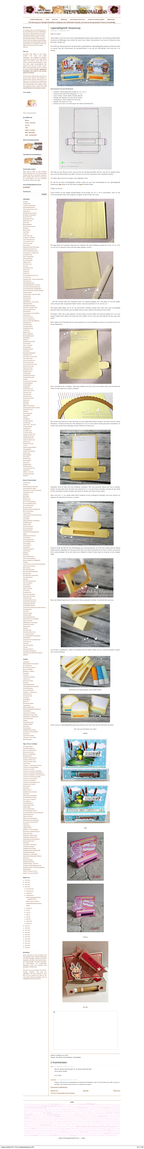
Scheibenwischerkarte (29, 375)
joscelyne (53, 1080)
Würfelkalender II (27, 466)
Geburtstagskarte (76, 1113)
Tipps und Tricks (83, 1132)
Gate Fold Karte (27, 281)
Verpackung (117, 1133)
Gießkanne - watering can (30, 692)
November (29, 891)
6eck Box (25, 484)
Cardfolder (49, 1107)
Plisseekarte (26, 351)
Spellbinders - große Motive (30, 854)
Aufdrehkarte (26, 211)
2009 (26, 947)
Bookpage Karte (27, 756)
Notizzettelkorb (27, 711)
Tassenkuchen (57, 1132)
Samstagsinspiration (45, 1125)
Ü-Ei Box (25, 647)
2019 (26, 926)
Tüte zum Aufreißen (28, 645)
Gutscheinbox (26, 550)
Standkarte (26, 402)
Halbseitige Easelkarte (29, 305)
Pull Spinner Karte (34, 1125)
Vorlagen (35, 1135)
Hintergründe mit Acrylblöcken (31, 820)
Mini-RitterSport (27, 1121)
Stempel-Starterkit (28, 860)
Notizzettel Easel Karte (29, 341)
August (28, 908)
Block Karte (26, 222)
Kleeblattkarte (26, 699)
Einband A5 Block (27, 258)
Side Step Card (27, 392)
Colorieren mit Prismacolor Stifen (32, 776)
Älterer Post (116, 1090)
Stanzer (98, 1128)
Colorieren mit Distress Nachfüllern (32, 771)
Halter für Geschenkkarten (30, 818)
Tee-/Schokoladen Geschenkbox (31, 635)
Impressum (111, 19)
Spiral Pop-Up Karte (28, 398)
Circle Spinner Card (28, 241)
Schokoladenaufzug (116, 1125)
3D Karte (25, 201)
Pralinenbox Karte (28, 368)
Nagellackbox (26, 705)
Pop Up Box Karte (28, 358)
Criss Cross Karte (27, 243)
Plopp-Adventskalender (29, 353)
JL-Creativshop (111, 1116)
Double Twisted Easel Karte (30, 250)
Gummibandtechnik (28, 814)
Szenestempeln (27, 1132)
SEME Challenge (81, 1126)
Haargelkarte (26, 300)
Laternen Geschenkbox (29, 566)
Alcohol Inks (74, 1104)
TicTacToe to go (27, 641)
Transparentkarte (27, 426)
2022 (26, 882)
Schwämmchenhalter (28, 846)
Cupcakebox (26, 516)
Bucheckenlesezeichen (29, 226)
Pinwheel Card (54, 1123)
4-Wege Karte (26, 203)
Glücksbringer (88, 1114)
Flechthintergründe (28, 803)
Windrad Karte (27, 458)
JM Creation (117, 1116)
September (29, 895)
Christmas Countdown (29, 237)
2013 (26, 939)
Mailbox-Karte (26, 332)
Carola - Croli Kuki (30, 122)
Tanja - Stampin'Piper (31, 135)
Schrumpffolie (45, 1126)
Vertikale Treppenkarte (29, 451)
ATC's (119, 1104)
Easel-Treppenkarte (28, 256)
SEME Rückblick (101, 1126)
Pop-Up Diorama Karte (108, 1123)
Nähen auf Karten (27, 833)
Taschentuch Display (28, 735)
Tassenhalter (51, 1132)
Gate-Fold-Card (56, 1113)
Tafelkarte (25, 411)
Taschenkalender (27, 413)
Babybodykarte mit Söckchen (30, 663)
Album (70, 1104)
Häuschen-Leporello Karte (71, 1116)
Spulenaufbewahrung (29, 617)
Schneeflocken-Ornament (30, 381)
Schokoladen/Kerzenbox (29, 600)
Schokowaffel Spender (29, 605)
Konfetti (42, 1119)
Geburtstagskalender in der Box (31, 284)
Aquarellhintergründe (28, 748)
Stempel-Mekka (108, 1128)
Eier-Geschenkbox (28, 528)
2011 (26, 943)
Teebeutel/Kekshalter (70, 1132)
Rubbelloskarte (27, 371)
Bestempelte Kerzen (28, 218)
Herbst (78, 1116)
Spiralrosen (26, 858)
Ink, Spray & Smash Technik (30, 822)
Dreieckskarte (107, 1109)
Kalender (26, 1118)
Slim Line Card (40, 1128)
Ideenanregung (83, 1116)
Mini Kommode (111, 1119)
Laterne (72, 1119)
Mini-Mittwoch (117, 1119)
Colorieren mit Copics (29, 769)
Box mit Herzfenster (28, 505)
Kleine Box (26, 554)
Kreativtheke (59, 1119)
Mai (27, 914)
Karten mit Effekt (89, 1118)
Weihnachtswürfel (61, 1135)
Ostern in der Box (27, 588)
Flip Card (25, 266)
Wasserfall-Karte (47, 1135)
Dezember (29, 888)
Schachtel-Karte (27, 598)
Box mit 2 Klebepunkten (29, 501)
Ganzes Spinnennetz (28, 808)
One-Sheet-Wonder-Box (29, 581)
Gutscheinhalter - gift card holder (31, 294)
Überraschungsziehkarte (29, 447)
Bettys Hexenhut (27, 220)
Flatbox (25, 533)
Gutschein (112, 1114)
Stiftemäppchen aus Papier (30, 622)
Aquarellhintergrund (100, 1104)
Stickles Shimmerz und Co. (67, 1130)
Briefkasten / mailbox (28, 671)
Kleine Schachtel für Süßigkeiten (31, 560)
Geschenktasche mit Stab (39, 1114)
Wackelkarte (40, 1135)
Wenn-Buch (26, 456)
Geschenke (59, 1057)
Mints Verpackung (46, 1121)
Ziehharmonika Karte (28, 473)
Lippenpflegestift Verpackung (33, 903)
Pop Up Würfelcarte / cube (30, 364)
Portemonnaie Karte (28, 366)
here (43, 86)
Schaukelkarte (27, 373)
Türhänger (69, 1133)
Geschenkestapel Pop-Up (30, 810)
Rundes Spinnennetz (28, 841)
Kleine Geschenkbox (28, 556)
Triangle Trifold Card (28, 436)
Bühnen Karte (26, 230)
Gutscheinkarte (27, 298)
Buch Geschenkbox (28, 511)
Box (69, 1106)
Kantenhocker (26, 315)
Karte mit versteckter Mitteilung (31, 320)
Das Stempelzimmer (105, 1107)
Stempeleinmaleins (36, 19)
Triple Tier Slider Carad (54, 1133)
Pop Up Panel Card (92, 1123)
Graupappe (100, 1114)
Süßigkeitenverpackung (29, 730)
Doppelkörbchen (27, 522)
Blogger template (6, 1147)
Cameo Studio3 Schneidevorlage (36, 1107)
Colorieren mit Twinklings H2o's (31, 782)
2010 (26, 945)
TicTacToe (77, 1132)
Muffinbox (25, 579)
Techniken (63, 1132)
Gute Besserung (105, 1114)
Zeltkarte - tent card (28, 471)
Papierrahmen (27, 1123)
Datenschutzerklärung (96, 19)
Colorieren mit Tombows (29, 780)
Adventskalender (55, 1104)
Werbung (64, 19)
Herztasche (26, 697)
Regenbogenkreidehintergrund (31, 839)
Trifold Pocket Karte (28, 437)
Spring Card (26, 400)
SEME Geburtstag (91, 1126)
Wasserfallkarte (27, 455)
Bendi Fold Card (27, 216)
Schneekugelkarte (28, 383)
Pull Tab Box (26, 590)
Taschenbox (26, 733)
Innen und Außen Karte (29, 309)
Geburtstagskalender (28, 283)
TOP (142, 1147)
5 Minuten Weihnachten (29, 205)
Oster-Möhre (92, 1121)
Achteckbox (26, 662)
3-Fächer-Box (26, 1104)
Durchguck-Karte (27, 254)
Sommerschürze (27, 396)
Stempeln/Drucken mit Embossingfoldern (34, 867)
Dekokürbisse (26, 786)
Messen (106, 1119)
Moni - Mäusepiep (30, 132)
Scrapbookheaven (65, 1126)
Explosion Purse (60, 1111)
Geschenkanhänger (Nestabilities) (32, 288)
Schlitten (25, 379)
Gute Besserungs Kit (28, 549)
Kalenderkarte (27, 311)
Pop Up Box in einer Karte (30, 356)
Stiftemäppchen (82, 1130)
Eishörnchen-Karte (28, 680)
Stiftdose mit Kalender (29, 405)
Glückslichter (26, 547)
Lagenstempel (27, 826)
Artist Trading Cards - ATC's (30, 209)
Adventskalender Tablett (29, 488)
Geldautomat (84, 1113)
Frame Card (26, 273)
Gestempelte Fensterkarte (67, 1114)
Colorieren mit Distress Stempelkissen (33, 773)
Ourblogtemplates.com (25, 1147)
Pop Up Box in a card (82, 1123)
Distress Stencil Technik (32, 901)
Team (47, 19)
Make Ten (25, 701)
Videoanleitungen (28, 1135)
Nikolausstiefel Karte (28, 707)
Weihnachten (54, 1135)
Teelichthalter (26, 637)
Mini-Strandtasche (34, 1121)
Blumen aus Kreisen (28, 752)
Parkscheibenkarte (28, 718)
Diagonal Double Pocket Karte (31, 247)
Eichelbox (29, 1111)
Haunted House (27, 694)
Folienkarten (30, 1113)
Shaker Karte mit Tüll (28, 390)
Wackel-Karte (26, 453)
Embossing (26, 793)
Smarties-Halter (27, 615)
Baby (32, 1106)
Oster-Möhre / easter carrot (30, 714)
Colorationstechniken (82, 1107)
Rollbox (28, 905)
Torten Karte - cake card (29, 424)
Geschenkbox (26, 537)
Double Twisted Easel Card (91, 1109)
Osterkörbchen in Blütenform (30, 716)
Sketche (55, 19)
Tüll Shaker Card (63, 1133)
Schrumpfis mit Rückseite (29, 844)
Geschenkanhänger (100, 1113)
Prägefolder (26, 1125)
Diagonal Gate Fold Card (29, 249)
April (27, 917)
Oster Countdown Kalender (84, 1121)
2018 (26, 928)
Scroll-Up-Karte (72, 1126)
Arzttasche (26, 494)
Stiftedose (76, 1130)
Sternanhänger (27, 728)
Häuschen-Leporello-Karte (30, 307)
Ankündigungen (81, 1104)
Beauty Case (26, 498)
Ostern (97, 1121)
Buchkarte (25, 228)
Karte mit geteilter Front (45, 1118)
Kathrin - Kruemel (30, 130)
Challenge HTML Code (29, 759)
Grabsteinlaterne (27, 292)
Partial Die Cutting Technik (30, 835)
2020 (26, 886)
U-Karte (25, 445)
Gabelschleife (26, 807)
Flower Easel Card (28, 268)
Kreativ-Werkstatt (52, 1119)
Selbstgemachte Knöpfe (29, 848)
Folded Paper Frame (28, 805)
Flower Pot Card (116, 1111)
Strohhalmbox (26, 626)
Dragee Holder (27, 524)
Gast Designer (47, 1113)
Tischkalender (27, 422)
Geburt (61, 1113)
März (27, 919)
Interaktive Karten (103, 1116)
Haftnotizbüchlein (27, 303)
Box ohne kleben (27, 507)
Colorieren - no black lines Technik (32, 765)
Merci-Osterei (26, 567)
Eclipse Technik (27, 790)
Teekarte (25, 417)
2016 (26, 932)
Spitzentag (26, 726)
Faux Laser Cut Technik (29, 799)
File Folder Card (27, 264)
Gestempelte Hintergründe (79, 1114)
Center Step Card (27, 235)
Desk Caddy (26, 245)
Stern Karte (26, 403)
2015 (26, 934)
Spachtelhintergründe (29, 852)
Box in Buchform (27, 665)
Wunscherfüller (27, 460)
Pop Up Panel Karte (28, 362)
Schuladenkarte (27, 609)
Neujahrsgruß (59, 1121)
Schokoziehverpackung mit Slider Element (34, 607)
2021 (26, 884)
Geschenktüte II (27, 545)
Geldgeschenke (91, 1113)
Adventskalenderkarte (29, 207)
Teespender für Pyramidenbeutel (31, 639)
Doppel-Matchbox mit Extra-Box (71, 1109)
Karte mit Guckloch (28, 317)
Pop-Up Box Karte (100, 1123)
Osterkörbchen (27, 586)
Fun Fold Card (27, 277)
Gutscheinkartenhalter (35, 1116)
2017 (26, 930)
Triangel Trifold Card (30, 1133)
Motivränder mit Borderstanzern (31, 831)
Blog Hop (59, 1106)
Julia (26, 127)
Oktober (28, 893)
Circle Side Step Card (29, 239)
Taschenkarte (26, 415)
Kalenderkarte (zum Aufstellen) (31, 313)
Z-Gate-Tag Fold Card (29, 468)
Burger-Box (113, 1106)
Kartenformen (97, 1118)
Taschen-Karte (45, 1132)
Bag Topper (26, 496)
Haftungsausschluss (77, 19)
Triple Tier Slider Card (29, 439)
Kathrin (85, 733)
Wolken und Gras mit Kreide (30, 873)
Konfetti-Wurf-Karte (28, 328)
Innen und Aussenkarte (93, 1116)
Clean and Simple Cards (29, 761)
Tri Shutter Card (27, 430)
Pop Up (76, 1123)
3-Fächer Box (26, 482)
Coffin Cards (26, 679)
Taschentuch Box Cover (29, 632)
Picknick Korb (47, 1123)
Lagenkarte (67, 1119)
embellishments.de (48, 1111)
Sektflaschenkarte (28, 724)
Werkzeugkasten (27, 739)
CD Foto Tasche (54, 1107)
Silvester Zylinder (27, 613)
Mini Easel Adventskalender (30, 571)
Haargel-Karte (43, 1116)
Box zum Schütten (28, 669)
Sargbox (25, 720)
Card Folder (26, 232)
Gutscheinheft (26, 296)
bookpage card (65, 1106)
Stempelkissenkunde (28, 861)
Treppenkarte (26, 428)
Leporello (76, 1119)
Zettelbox (25, 654)
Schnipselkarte (27, 385)
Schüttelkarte (26, 387)
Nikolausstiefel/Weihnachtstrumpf (32, 709)
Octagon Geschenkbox (29, 713)
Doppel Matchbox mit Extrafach (31, 520)
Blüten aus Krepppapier (29, 754)
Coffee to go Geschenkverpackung (32, 515)
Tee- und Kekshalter (28, 634)
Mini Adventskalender (28, 569)
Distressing (26, 788)
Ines (52, 1066)
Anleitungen (90, 1104)
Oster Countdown (27, 345)
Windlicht (85, 1135)
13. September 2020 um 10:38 (67, 1080)
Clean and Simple (67, 1107)
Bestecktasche (27, 499)
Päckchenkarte (27, 347)
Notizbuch (25, 339)
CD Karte (25, 234)
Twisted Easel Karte (28, 443)
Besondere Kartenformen (49, 1106)
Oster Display (26, 584)
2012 (26, 941)
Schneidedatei (77, 1057)
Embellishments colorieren (30, 792)
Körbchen (47, 1119)
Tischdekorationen (28, 421)
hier (80, 184)
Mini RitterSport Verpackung (30, 575)
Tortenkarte (96, 1132)
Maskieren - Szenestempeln (30, 829)
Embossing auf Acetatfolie (30, 795)
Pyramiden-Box (27, 592)
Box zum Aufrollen (93, 1106)
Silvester (118, 1126)
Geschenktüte (26, 543)
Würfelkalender (27, 464)
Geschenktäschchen (28, 539)
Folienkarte (26, 271)
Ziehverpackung (113, 1135)
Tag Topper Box (27, 630)
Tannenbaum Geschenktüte (30, 731)
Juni (27, 912)
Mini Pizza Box (27, 573)
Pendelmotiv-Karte (28, 349)
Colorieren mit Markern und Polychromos (34, 774)
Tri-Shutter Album (27, 432)
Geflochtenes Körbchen (29, 535)
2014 (26, 936)
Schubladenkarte (51, 1126)
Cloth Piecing (26, 763)
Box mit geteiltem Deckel (29, 503)
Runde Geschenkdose (29, 594)
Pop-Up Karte (117, 1123)
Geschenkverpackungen (53, 1114)
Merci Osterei (101, 1119)
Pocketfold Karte (70, 1123)
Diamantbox (26, 518)
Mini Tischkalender (28, 334)
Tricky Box (47, 1133)
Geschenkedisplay (28, 688)
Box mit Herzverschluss (29, 667)
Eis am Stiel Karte (27, 260)
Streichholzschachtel (28, 624)
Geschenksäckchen (28, 690)
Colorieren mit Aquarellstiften (30, 767)
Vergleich (112, 1133)
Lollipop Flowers (27, 827)
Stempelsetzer (27, 869)
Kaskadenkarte (27, 322)
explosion (54, 1111)
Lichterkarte (26, 330)
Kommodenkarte (27, 324)
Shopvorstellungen (111, 1126)
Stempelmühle (34, 1130)
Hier (60, 184)
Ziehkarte (25, 475)
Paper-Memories (116, 1121)
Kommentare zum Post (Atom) (66, 1093)
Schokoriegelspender (37, 1126)
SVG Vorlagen (107, 1130)
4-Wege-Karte (37, 1104)
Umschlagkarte (27, 449)
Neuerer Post (54, 1090)
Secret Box (26, 611)
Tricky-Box (26, 643)
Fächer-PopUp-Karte (82, 1111)
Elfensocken (41, 1111)
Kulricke (63, 1119)
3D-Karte (32, 1104)
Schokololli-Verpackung (29, 601)
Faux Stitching (27, 801)
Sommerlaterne (27, 394)
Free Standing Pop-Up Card (30, 275)
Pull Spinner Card (28, 369)
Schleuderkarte (94, 1125)
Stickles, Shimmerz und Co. (30, 871)
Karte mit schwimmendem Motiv (66, 1118)
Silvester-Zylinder (27, 1128)
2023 (26, 880)
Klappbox (25, 552)
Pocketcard (64, 1123)
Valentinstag (107, 1133)
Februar (28, 921)
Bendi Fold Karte (37, 1106)
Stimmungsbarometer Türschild (31, 407)
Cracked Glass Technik (29, 784)
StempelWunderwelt (42, 1130)
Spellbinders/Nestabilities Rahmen (32, 856)
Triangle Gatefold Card (39, 1133)
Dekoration (113, 1107)
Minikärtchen (26, 337)
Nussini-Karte (26, 343)
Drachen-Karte (101, 1109)
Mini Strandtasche (28, 577)
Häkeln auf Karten (28, 816)
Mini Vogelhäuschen (28, 336)
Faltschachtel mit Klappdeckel (31, 532)
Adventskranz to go (28, 492)
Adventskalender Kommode (30, 486)
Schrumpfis (26, 842)
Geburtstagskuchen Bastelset (31, 686)
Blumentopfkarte (27, 224)
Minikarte (40, 1121)
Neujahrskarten (65, 1121)
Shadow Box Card (28, 388)
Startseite (85, 1090)
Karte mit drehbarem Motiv (34, 1118)
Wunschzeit (26, 462)
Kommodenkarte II (28, 326)
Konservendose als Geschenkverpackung (34, 564)
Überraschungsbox (28, 649)
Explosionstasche (27, 530)
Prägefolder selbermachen (30, 837)
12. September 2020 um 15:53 (63, 1066)
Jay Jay (27, 125)
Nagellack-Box (53, 1121)
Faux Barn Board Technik (29, 797)
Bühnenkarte (108, 1106)
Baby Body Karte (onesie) (30, 213)
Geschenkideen (67, 1057)
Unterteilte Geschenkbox (29, 651)
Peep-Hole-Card (41, 1123)
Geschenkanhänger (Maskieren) (31, 286)
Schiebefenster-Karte (28, 377)
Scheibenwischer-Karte (76, 1125)
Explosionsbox (67, 1111)
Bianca (27, 120)
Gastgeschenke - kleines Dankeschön (33, 279)
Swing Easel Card (28, 409)
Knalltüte (25, 562)
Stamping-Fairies (88, 1128)
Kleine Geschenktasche (29, 558)
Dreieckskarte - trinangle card (31, 252)
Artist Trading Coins (108, 1104)
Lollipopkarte (85, 1119)
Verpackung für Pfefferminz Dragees (32, 652)
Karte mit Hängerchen (29, 319)
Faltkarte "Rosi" (27, 262)
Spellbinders (68, 1128)
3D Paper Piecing (27, 746)
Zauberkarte (26, 470)
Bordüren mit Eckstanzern (30, 758)
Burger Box (26, 673)
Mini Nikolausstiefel (28, 703)
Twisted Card (26, 441)
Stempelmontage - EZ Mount (30, 863)
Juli (27, 910)
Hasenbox (63, 1116)
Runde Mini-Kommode (29, 596)
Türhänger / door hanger (29, 737)
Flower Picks (26, 269)
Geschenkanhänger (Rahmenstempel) (33, 290)
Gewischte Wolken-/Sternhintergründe (33, 812)
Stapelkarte (102, 1128)
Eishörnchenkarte (34, 1111)
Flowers (25, 1113)
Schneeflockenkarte (28, 722)
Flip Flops (25, 682)
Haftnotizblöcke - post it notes (31, 302)
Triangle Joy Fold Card (29, 434)
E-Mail (27, 69)
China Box (26, 675)
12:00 (66, 1055)
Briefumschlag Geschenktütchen (31, 509)
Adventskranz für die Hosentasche (32, 490)
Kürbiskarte (26, 824)
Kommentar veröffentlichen (59, 1087)
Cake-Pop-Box (27, 513)
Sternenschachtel (27, 620)
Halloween (58, 1116)
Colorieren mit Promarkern (30, 778)
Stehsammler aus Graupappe (31, 618)
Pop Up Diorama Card (29, 360)
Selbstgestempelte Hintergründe (31, 850)
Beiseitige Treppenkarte (29, 215)
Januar (28, 923)
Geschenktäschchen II (29, 541)
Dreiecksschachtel (28, 526)
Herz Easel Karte (27, 696)
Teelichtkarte (26, 419)
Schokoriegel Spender (29, 603)
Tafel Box (25, 628)
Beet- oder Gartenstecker (29, 750)
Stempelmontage (27, 1130)
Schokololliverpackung (28, 1126)
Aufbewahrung (27, 1106)
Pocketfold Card (27, 354)
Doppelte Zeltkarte (82, 1109)
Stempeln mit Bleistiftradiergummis (32, 865)
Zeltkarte (99, 1135)
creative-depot (91, 1107)
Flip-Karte (111, 1111)
